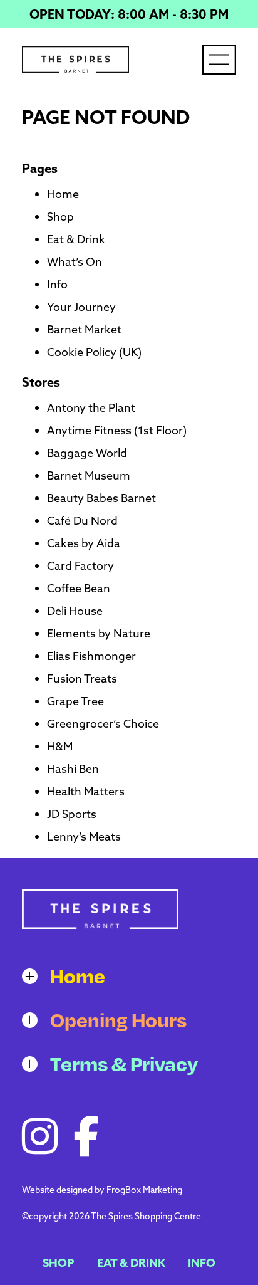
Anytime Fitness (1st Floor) (117, 430)
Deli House (75, 611)
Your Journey (81, 307)
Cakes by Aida (83, 543)
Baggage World (87, 453)
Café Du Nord (82, 520)
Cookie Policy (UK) (94, 352)
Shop (60, 216)
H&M (60, 746)
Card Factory (80, 566)
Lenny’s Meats (84, 836)
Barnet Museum (88, 475)
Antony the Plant (91, 408)
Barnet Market (84, 329)
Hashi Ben (73, 769)
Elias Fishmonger (91, 656)
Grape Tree (75, 701)
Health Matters (86, 791)
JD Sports (71, 814)
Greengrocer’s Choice (103, 723)
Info (57, 284)
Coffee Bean (78, 588)
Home (63, 194)
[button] (129, 976)
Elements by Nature (98, 633)
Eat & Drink (76, 239)
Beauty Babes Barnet (101, 498)
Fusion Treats (82, 678)
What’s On (74, 261)
